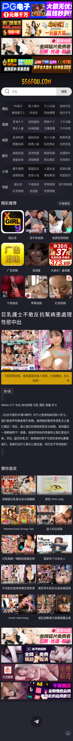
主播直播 (49, 128)
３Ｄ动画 (65, 121)
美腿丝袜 (18, 159)
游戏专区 (65, 106)
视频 (5, 124)
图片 (5, 156)
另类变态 (65, 144)
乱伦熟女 (49, 144)
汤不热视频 (65, 184)
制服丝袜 (18, 144)
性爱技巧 (65, 175)
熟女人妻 (18, 128)
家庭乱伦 (33, 168)
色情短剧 (49, 191)
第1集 (7, 391)
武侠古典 (65, 168)
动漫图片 (65, 153)
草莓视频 (49, 184)
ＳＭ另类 (65, 128)
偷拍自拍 (33, 137)
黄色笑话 (49, 175)
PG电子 (18, 106)
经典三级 (33, 144)
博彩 (5, 109)
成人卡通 (49, 137)
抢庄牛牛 (65, 112)
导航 (5, 187)
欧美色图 (49, 153)
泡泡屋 (34, 191)
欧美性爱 (65, 137)
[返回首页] (68, 733)
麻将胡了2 (18, 112)
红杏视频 (18, 191)
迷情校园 (18, 175)
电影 (5, 140)
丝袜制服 (33, 128)
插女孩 (18, 184)
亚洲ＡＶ (18, 121)
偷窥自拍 (18, 153)
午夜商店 (33, 184)
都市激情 (18, 168)
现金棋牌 (49, 112)
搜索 (64, 91)
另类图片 (65, 159)
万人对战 (49, 106)
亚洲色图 (33, 153)
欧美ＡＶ (49, 121)
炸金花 (34, 112)
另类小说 (33, 175)
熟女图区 (49, 159)
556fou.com (36, 82)
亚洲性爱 (18, 137)
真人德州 (33, 106)
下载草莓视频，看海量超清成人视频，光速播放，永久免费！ (36, 378)
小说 (5, 171)
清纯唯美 (33, 159)
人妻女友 (49, 168)
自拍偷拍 (33, 121)
